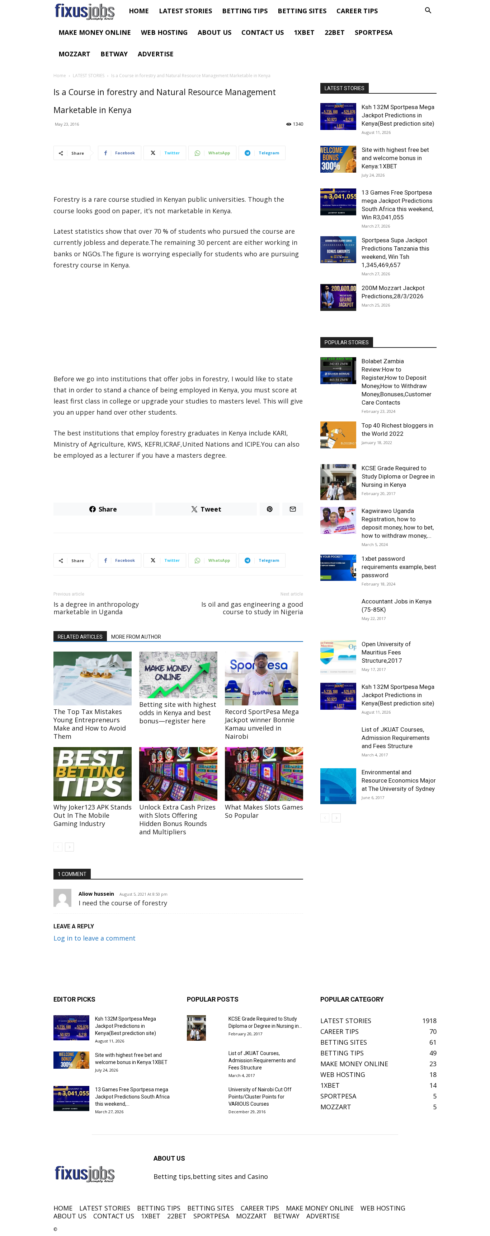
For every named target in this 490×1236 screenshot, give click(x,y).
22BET (335, 32)
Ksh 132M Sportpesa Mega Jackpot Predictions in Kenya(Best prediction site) (398, 115)
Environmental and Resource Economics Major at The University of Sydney (399, 780)
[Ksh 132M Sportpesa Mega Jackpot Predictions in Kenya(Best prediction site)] (338, 116)
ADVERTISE (156, 54)
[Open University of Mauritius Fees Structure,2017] (338, 658)
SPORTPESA (373, 32)
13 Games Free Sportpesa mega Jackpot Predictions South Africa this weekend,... (132, 1097)
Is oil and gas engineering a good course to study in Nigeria (252, 608)
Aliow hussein (96, 893)
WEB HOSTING (164, 32)
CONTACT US (262, 32)
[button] (428, 10)
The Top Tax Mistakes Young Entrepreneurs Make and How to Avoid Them (89, 724)
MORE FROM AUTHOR (136, 637)
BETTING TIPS (245, 10)
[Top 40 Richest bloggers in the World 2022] (338, 434)
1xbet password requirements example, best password (399, 567)
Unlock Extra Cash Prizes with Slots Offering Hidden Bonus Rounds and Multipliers (177, 819)
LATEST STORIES (185, 10)
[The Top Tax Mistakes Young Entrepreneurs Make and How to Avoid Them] (92, 678)
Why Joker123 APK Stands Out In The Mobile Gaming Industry (92, 815)
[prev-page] (57, 847)
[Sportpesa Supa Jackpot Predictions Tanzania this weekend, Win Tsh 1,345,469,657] (338, 249)
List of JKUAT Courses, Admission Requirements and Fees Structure (396, 738)
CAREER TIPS (357, 10)
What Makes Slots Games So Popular (264, 811)
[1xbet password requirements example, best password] (338, 568)
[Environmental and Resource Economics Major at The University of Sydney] (338, 786)
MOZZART (74, 54)
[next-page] (69, 847)
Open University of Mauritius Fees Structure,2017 (386, 652)
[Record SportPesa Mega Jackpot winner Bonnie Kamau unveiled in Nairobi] (264, 678)
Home (59, 76)
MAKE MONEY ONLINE (94, 32)
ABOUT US (214, 32)
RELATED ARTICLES (80, 637)
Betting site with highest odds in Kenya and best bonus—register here (177, 712)
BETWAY (114, 54)
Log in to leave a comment (94, 938)
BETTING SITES (302, 10)
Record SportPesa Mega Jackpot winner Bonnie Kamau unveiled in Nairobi (262, 724)
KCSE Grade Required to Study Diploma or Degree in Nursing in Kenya (398, 476)
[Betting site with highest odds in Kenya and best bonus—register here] (178, 675)
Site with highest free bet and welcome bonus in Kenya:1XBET (395, 158)
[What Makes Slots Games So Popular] (264, 774)
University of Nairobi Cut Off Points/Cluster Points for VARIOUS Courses (260, 1097)
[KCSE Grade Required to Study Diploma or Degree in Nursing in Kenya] (338, 482)
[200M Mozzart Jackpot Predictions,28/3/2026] (338, 297)
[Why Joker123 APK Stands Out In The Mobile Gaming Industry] (92, 774)
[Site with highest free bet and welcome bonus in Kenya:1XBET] (338, 159)
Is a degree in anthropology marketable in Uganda (96, 608)
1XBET (304, 32)
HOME (139, 10)
